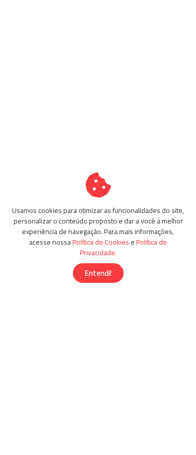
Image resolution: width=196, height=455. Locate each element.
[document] (98, 227)
